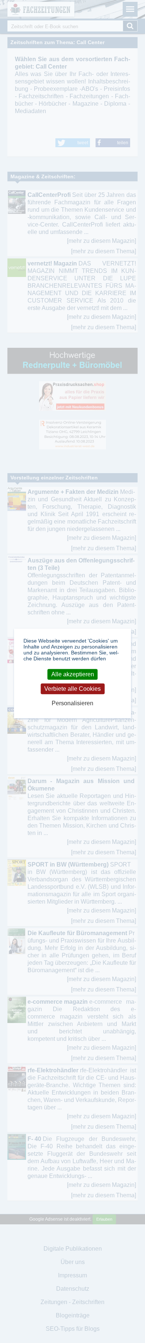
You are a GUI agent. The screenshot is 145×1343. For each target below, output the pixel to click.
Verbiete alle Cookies (72, 689)
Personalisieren (72, 703)
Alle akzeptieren (72, 674)
